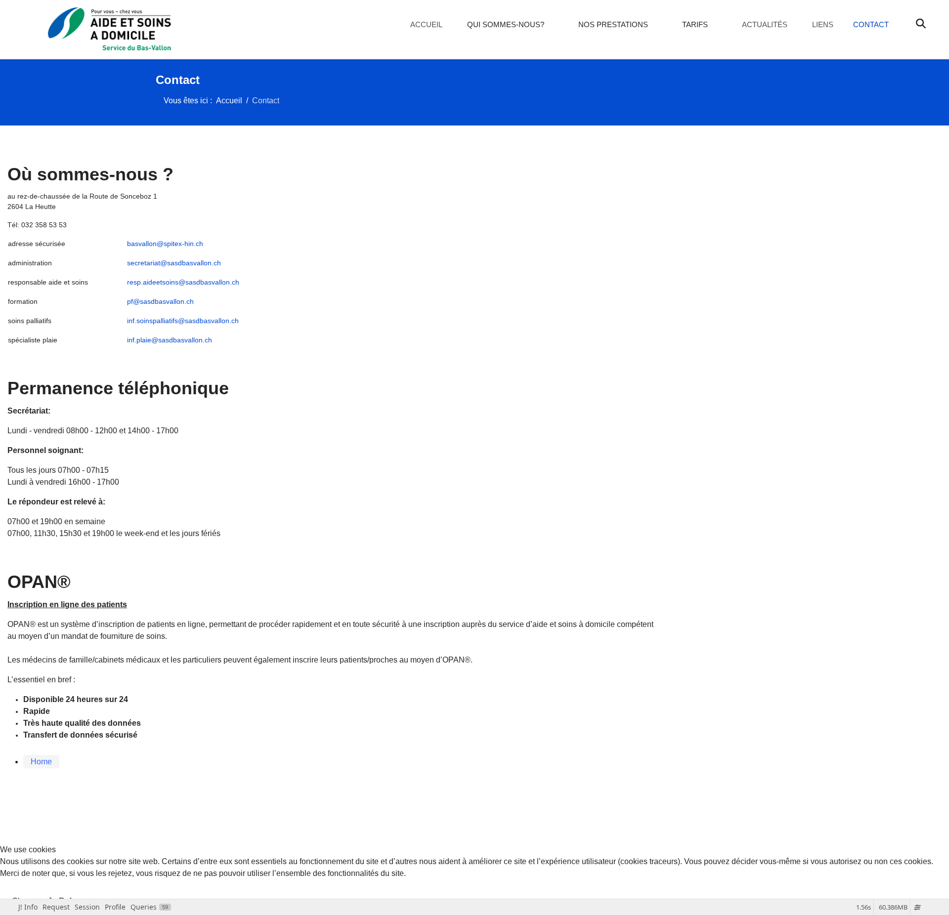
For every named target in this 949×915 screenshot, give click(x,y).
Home (41, 761)
